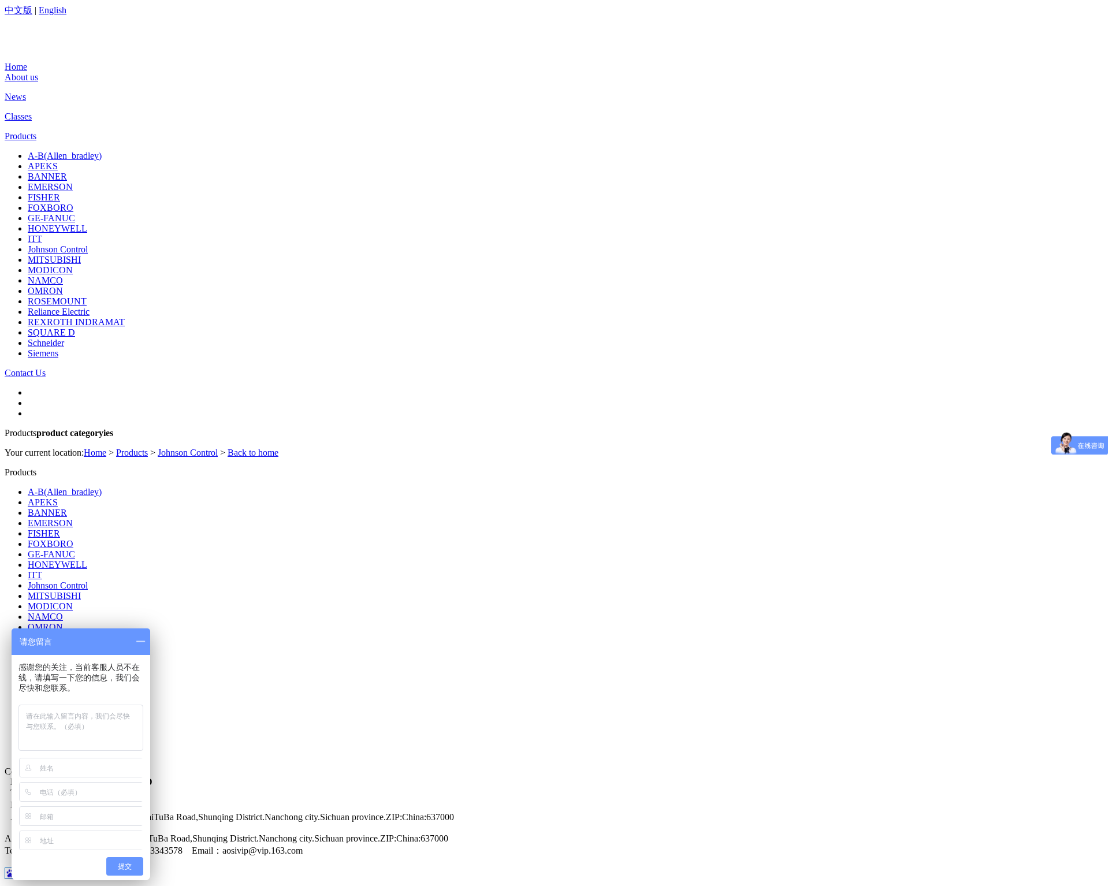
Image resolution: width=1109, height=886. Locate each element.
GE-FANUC (51, 218)
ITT (35, 239)
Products (132, 452)
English (52, 10)
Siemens (43, 353)
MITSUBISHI (54, 260)
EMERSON (50, 187)
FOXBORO (50, 208)
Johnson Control (58, 249)
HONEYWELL (57, 228)
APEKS (43, 166)
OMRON (45, 291)
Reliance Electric (59, 312)
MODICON (50, 270)
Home (95, 452)
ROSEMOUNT (57, 301)
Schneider (46, 343)
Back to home (253, 452)
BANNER (47, 176)
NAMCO (45, 280)
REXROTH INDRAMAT (76, 322)
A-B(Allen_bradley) (65, 156)
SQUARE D (51, 332)
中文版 (18, 10)
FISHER (44, 197)
